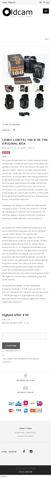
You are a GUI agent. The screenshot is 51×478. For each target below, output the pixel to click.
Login (4, 2)
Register (12, 2)
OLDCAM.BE (25, 471)
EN (47, 2)
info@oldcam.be (25, 392)
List (47, 39)
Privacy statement (25, 436)
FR (44, 2)
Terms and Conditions (25, 433)
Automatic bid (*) (12, 350)
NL (41, 2)
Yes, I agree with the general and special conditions (20, 360)
